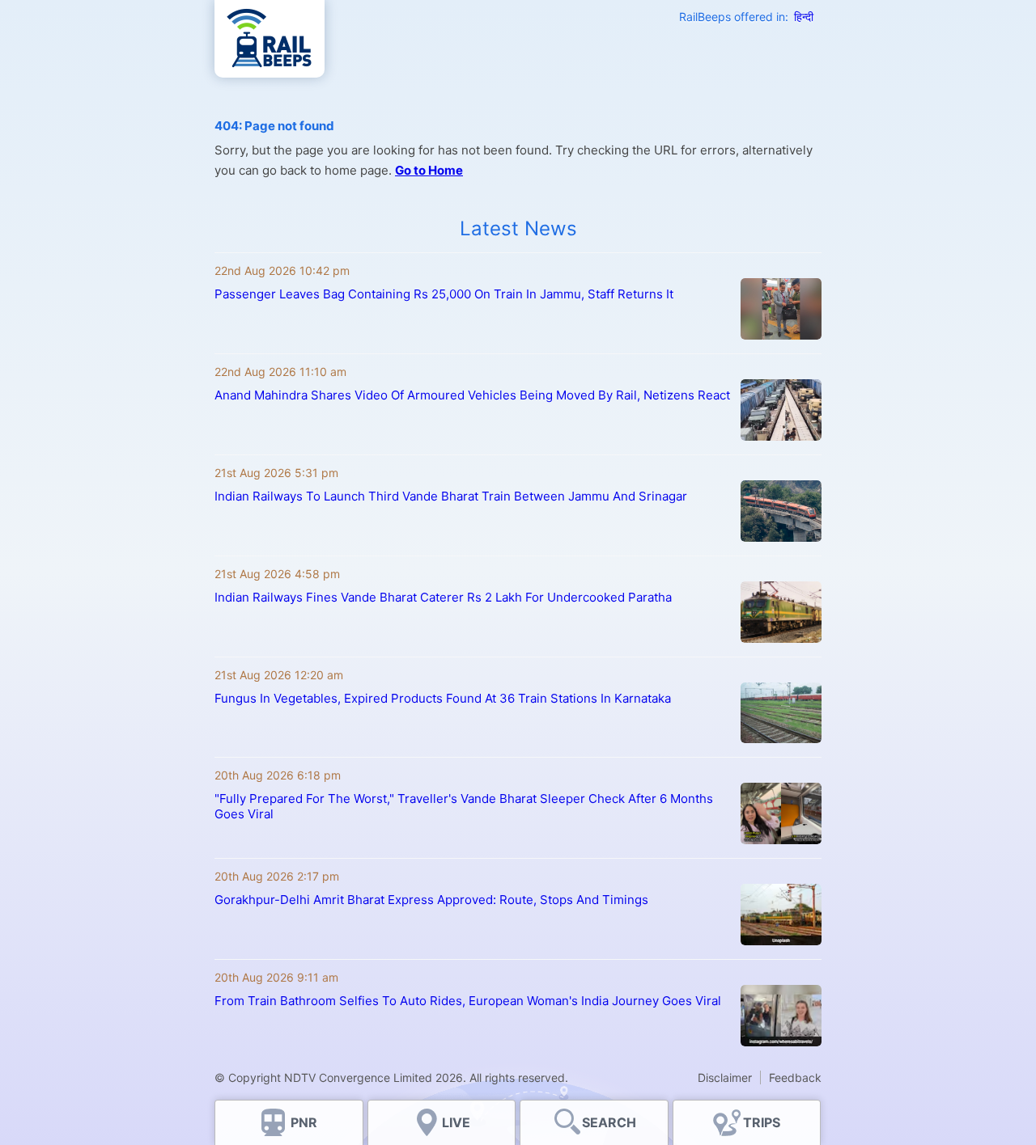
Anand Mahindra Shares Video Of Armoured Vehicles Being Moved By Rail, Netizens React (472, 395)
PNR (304, 1122)
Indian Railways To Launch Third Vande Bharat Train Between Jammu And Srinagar (450, 496)
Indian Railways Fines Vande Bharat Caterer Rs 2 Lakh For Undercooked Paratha (443, 597)
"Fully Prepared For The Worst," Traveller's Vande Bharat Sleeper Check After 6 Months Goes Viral (463, 806)
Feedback (795, 1077)
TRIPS (761, 1122)
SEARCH (609, 1122)
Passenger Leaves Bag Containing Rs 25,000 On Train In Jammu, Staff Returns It (443, 294)
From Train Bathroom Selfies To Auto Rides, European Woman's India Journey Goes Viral (467, 1000)
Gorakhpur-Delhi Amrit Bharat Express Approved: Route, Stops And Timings (431, 899)
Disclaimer (725, 1077)
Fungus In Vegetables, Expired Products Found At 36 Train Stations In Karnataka (442, 698)
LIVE (456, 1122)
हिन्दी (803, 16)
